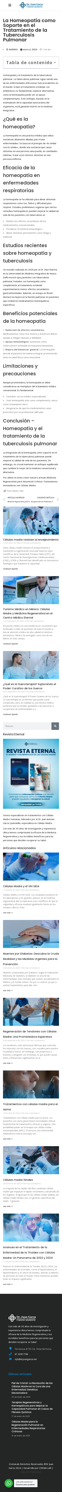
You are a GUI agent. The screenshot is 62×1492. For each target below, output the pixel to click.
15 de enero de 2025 (21, 1435)
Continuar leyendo (10, 569)
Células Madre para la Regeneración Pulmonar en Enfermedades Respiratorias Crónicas (28, 1426)
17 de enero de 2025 (21, 1416)
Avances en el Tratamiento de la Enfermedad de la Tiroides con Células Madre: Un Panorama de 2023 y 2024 (29, 1252)
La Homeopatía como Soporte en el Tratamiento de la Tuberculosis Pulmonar (29, 30)
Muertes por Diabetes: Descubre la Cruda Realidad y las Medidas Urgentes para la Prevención (31, 959)
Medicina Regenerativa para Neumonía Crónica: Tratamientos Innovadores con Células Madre (30, 481)
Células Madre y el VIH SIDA (21, 886)
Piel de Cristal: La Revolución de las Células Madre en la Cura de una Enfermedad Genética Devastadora (32, 1388)
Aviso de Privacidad (31, 1471)
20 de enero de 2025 (21, 1397)
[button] (55, 62)
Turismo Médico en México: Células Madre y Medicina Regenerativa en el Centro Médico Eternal (28, 613)
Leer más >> (8, 912)
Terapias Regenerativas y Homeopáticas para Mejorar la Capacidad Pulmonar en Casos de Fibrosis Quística (32, 1407)
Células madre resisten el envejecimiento (31, 539)
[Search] (55, 726)
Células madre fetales (18, 1180)
